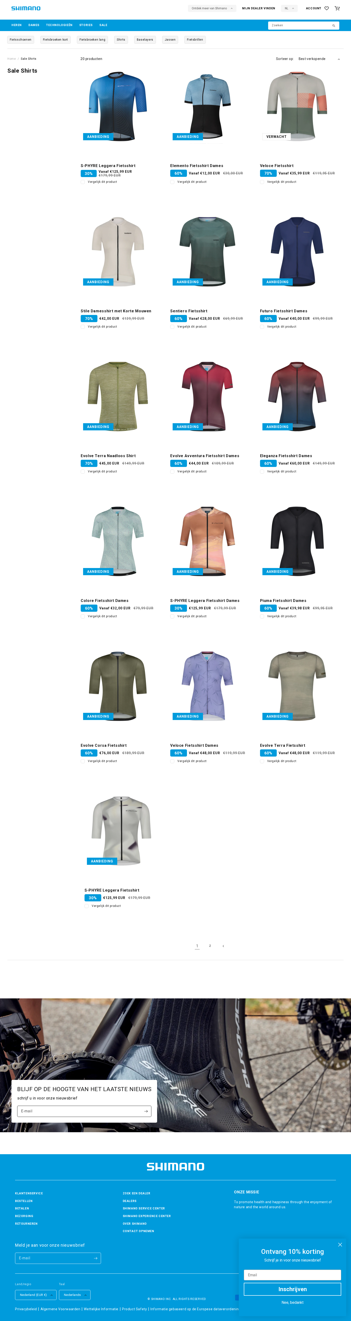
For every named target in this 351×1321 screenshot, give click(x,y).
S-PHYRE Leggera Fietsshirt (108, 165)
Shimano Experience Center (147, 1216)
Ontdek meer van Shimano (209, 8)
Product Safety (134, 1309)
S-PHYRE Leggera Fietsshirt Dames (204, 600)
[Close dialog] (340, 1244)
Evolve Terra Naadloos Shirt (108, 456)
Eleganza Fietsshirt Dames (286, 456)
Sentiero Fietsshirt (188, 311)
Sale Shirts (29, 58)
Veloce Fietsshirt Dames (194, 745)
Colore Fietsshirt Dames (105, 600)
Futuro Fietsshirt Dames (284, 311)
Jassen (170, 39)
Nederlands (72, 1295)
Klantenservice (29, 1193)
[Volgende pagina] (223, 946)
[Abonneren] (146, 1111)
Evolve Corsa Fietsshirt (104, 745)
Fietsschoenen (21, 39)
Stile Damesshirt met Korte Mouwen (116, 311)
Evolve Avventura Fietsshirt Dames (204, 456)
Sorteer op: (285, 59)
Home (11, 58)
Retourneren (26, 1223)
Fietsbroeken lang (92, 39)
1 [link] (197, 946)
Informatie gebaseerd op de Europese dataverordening (195, 1309)
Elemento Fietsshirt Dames (196, 165)
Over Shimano (135, 1223)
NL (286, 8)
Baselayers (145, 39)
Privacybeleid (26, 1309)
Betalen (22, 1208)
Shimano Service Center (144, 1208)
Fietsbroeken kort (55, 39)
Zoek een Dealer (136, 1193)
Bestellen (23, 1201)
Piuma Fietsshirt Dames (283, 600)
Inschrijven (292, 1289)
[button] (16, 25)
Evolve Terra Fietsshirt (282, 745)
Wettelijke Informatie (101, 1309)
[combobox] (303, 26)
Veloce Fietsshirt (277, 165)
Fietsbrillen (195, 39)
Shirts (121, 39)
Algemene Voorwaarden (60, 1309)
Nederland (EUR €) (33, 1295)
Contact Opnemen (138, 1231)
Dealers (130, 1201)
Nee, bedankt (292, 1302)
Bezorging (24, 1216)
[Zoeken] (334, 26)
